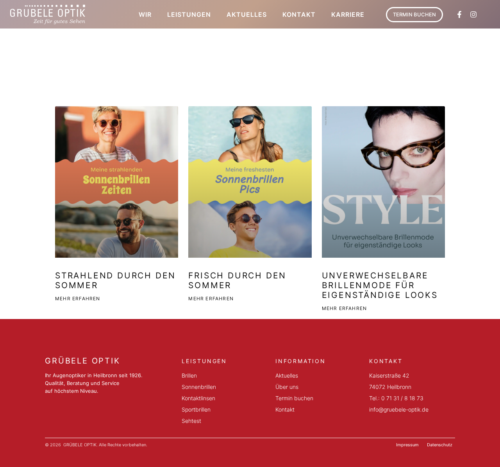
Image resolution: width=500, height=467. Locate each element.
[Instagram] (473, 14)
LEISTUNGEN (189, 14)
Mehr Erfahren (77, 298)
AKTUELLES (247, 14)
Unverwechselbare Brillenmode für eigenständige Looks (380, 285)
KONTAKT (299, 14)
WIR (145, 14)
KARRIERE (347, 14)
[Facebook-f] (459, 14)
